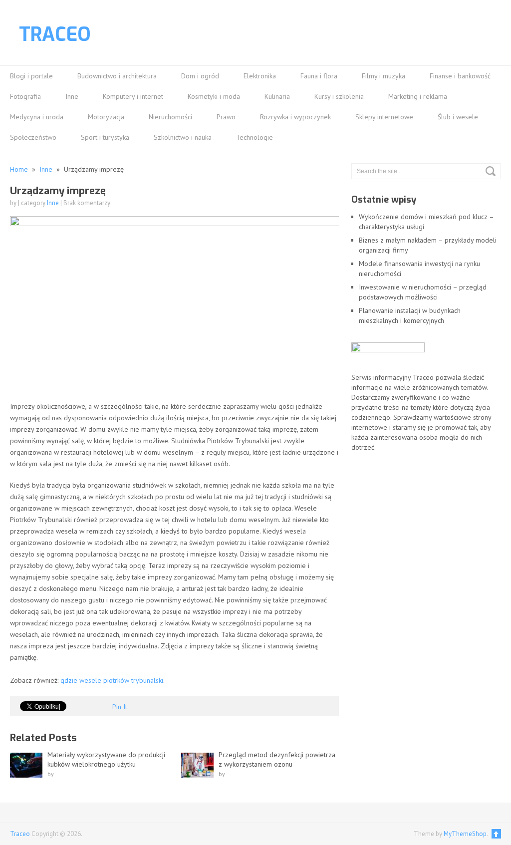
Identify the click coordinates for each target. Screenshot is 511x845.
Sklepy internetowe (384, 116)
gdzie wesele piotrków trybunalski (111, 680)
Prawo (226, 116)
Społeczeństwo (33, 137)
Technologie (254, 137)
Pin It (119, 706)
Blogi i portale (31, 75)
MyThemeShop (465, 834)
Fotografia (25, 96)
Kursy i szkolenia (339, 96)
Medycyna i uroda (36, 116)
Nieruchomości (170, 116)
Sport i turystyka (105, 137)
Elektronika (260, 75)
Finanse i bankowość (460, 75)
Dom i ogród (200, 75)
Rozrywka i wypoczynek (295, 116)
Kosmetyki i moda (214, 96)
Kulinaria (277, 96)
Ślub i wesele (458, 116)
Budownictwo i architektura (117, 75)
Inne (71, 96)
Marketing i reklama (417, 96)
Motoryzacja (106, 116)
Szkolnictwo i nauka (183, 137)
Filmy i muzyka (383, 75)
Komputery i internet (133, 96)
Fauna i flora (318, 75)
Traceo (55, 34)
